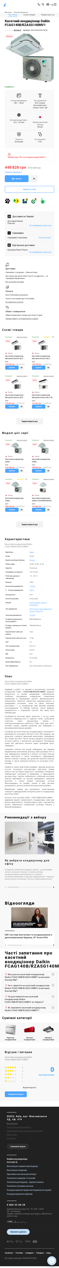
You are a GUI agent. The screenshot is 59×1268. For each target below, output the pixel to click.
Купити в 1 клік (29, 189)
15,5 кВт (32, 615)
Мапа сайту (12, 1135)
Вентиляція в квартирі (17, 1170)
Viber (48, 1253)
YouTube (19, 1253)
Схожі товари (29, 15)
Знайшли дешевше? (13, 172)
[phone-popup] (39, 4)
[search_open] (43, 4)
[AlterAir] (5, 4)
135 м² (32, 590)
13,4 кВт (32, 586)
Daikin (32, 552)
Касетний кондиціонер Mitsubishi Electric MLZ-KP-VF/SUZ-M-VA (42, 396)
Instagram (29, 1253)
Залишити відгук (15, 1094)
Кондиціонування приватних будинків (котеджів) (29, 1190)
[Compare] (21, 368)
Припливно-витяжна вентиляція (21, 1174)
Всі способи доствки (14, 282)
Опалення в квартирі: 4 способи (21, 1178)
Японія (32, 560)
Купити (18, 179)
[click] (34, 178)
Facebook (9, 1253)
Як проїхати (12, 1123)
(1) (53, 337)
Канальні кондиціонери (48, 1039)
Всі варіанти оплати (14, 302)
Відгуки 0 (17, 30)
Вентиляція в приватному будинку (22, 1166)
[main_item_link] (29, 924)
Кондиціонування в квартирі (20, 1194)
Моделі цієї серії (48, 15)
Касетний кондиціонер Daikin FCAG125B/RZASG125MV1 (15, 499)
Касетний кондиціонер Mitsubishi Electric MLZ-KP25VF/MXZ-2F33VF (41, 357)
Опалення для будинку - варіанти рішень (25, 1182)
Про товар (12, 15)
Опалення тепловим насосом (20, 1186)
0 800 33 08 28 (16, 1205)
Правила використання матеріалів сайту (25, 1131)
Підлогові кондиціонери (10, 1039)
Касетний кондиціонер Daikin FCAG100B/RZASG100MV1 (42, 460)
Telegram (40, 1253)
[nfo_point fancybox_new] (6, 590)
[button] (53, 887)
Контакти (11, 1138)
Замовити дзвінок (18, 1232)
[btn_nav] (55, 4)
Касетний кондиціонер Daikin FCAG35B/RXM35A (42, 499)
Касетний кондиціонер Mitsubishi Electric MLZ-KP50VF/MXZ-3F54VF (14, 357)
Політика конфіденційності (19, 1127)
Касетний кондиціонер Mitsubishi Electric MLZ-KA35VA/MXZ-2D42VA (14, 396)
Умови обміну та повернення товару (21, 319)
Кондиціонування (21, 12)
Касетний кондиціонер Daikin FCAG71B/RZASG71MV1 (14, 460)
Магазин (8, 12)
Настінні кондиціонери (29, 1039)
